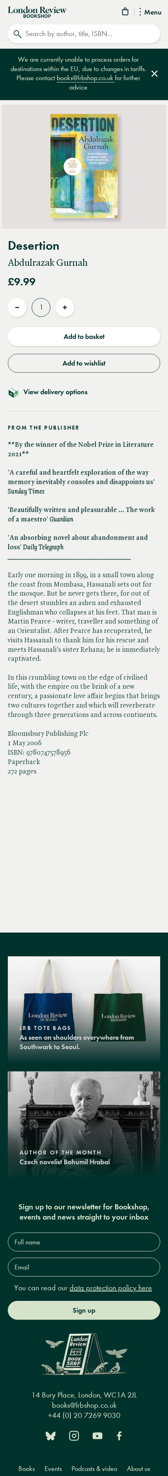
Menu (153, 12)
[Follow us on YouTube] (97, 1434)
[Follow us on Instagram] (74, 1434)
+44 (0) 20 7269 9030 (84, 1415)
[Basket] (126, 13)
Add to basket (84, 336)
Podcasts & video (94, 1469)
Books (26, 1469)
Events (53, 1469)
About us (138, 1469)
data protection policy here (111, 1287)
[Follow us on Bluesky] (50, 1434)
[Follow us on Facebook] (119, 1434)
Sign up (84, 1310)
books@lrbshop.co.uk (86, 78)
